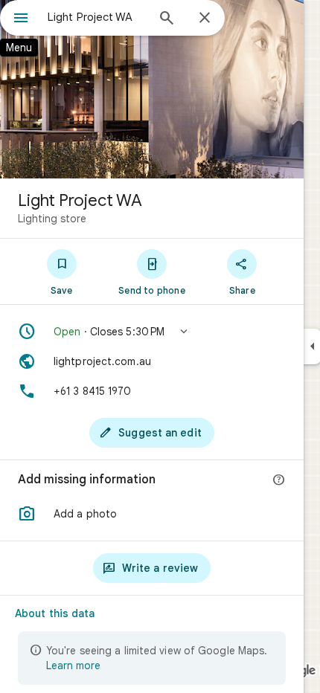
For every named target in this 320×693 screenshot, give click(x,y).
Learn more (73, 665)
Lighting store (52, 218)
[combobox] (97, 17)
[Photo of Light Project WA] (152, 89)
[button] (152, 331)
